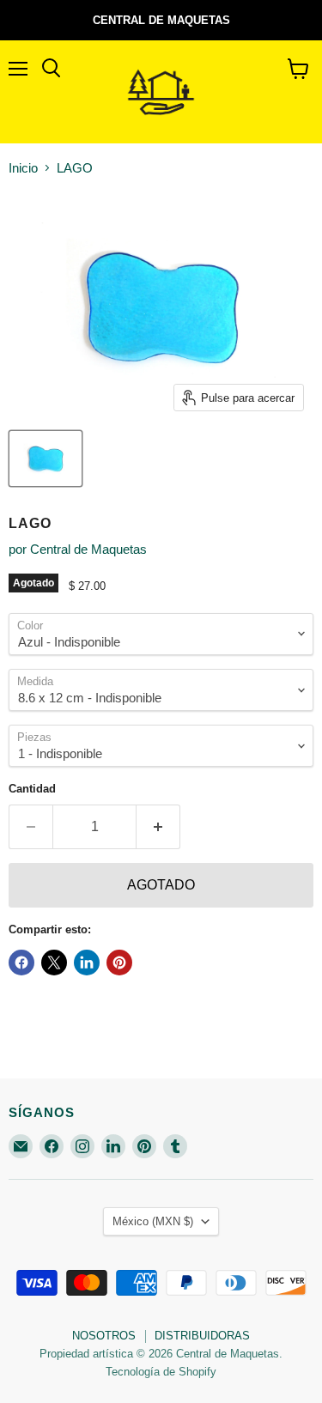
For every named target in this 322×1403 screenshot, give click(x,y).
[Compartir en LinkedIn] (87, 962)
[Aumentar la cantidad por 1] (158, 827)
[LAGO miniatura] (45, 458)
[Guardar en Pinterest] (119, 962)
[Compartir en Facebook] (21, 962)
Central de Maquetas (88, 549)
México (152, 1221)
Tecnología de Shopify (161, 1371)
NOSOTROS (104, 1335)
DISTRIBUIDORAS (202, 1335)
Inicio (23, 168)
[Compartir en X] (54, 962)
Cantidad (32, 788)
